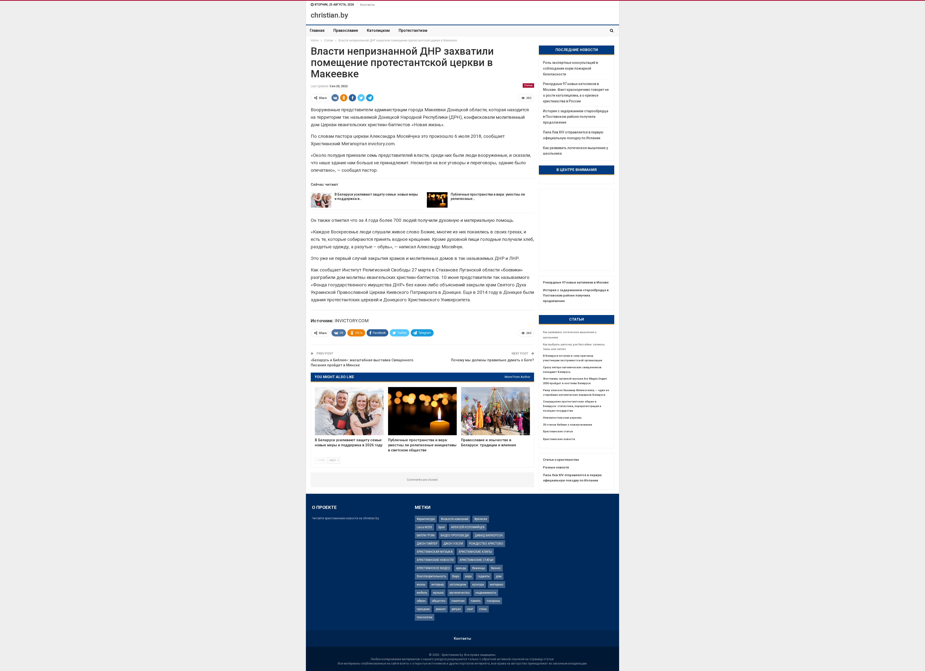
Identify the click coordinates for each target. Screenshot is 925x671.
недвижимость (486, 592)
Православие (345, 30)
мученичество (459, 592)
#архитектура (426, 519)
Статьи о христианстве (561, 459)
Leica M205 (424, 527)
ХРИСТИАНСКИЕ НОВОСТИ (435, 560)
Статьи (528, 85)
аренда (461, 568)
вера (468, 576)
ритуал (456, 609)
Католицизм (378, 30)
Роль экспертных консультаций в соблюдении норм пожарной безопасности (570, 68)
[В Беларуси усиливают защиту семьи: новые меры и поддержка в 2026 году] (321, 200)
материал (496, 584)
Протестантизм (413, 30)
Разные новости (556, 467)
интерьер (437, 584)
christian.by (329, 15)
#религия (480, 519)
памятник (458, 601)
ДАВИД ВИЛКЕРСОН (489, 535)
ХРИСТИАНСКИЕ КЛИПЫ (475, 551)
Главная (317, 30)
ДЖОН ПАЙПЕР (427, 543)
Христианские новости (559, 439)
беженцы (478, 568)
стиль (483, 609)
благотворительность (431, 576)
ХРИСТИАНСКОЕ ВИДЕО (433, 568)
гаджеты (484, 576)
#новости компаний (454, 519)
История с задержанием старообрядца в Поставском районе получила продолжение (575, 117)
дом (499, 576)
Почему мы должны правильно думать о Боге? (492, 360)
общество (438, 601)
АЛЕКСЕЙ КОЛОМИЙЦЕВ (468, 527)
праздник (423, 609)
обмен (421, 601)
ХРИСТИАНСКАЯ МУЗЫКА (435, 551)
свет (470, 609)
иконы (421, 584)
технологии (424, 617)
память (476, 601)
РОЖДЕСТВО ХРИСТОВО (486, 543)
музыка (438, 592)
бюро (455, 576)
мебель (422, 592)
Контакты (367, 5)
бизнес (496, 568)
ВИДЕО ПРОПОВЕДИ (455, 535)
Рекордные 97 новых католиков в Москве (576, 282)
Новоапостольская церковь (562, 417)
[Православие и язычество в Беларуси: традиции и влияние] (495, 411)
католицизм (458, 584)
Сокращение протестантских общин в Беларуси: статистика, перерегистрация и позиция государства (572, 406)
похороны (493, 601)
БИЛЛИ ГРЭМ (426, 535)
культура (478, 584)
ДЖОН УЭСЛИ (453, 543)
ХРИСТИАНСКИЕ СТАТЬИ (476, 560)
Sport (441, 527)
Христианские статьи (558, 431)
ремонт (441, 609)
